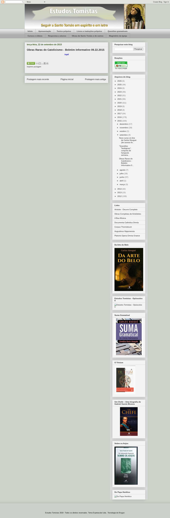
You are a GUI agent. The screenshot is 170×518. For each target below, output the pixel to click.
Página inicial (67, 79)
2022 (119, 95)
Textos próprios (64, 31)
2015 (119, 121)
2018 (119, 110)
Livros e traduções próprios (89, 31)
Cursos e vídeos (35, 36)
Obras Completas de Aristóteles (127, 214)
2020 (119, 103)
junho (122, 177)
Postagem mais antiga (95, 79)
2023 (119, 92)
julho (122, 173)
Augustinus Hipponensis (124, 231)
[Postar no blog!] (39, 63)
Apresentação (44, 31)
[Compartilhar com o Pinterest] (47, 63)
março (123, 184)
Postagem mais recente (38, 79)
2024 (119, 88)
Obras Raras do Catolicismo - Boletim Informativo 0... (126, 162)
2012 (119, 196)
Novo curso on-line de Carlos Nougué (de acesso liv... (127, 140)
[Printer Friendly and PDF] (31, 64)
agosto (123, 170)
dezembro (124, 124)
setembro (124, 135)
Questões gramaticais (118, 31)
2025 (119, 85)
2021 (119, 99)
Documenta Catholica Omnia (126, 222)
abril (122, 181)
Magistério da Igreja (118, 36)
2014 (119, 189)
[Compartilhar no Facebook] (44, 63)
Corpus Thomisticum (123, 227)
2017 (119, 113)
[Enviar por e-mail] (37, 63)
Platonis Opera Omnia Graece (127, 236)
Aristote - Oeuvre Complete (125, 209)
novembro (124, 128)
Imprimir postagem (34, 67)
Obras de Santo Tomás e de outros (87, 36)
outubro (123, 131)
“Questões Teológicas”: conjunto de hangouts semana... (125, 150)
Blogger (121, 513)
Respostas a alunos (57, 36)
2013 (119, 192)
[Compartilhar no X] (42, 63)
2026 (119, 81)
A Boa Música (120, 218)
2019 (119, 106)
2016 (119, 117)
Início (30, 31)
